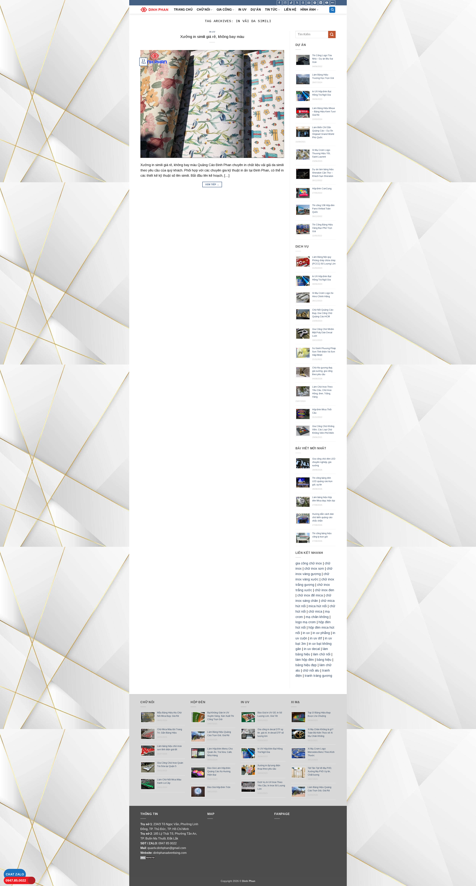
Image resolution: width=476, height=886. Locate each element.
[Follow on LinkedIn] (321, 2)
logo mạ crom (305, 622)
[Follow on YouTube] (326, 2)
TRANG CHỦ (183, 9)
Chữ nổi (203, 9)
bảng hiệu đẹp (306, 665)
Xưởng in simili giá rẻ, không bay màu (212, 36)
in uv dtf (316, 638)
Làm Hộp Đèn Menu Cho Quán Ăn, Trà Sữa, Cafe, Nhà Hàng (220, 752)
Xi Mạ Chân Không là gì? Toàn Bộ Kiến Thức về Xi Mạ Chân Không (320, 732)
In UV (242, 9)
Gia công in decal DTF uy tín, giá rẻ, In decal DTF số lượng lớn (271, 732)
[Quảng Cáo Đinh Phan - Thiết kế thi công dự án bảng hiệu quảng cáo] (154, 9)
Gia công (224, 9)
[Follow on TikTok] (291, 2)
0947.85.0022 (16, 880)
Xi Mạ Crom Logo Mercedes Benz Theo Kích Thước (321, 752)
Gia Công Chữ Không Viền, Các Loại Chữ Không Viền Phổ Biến (323, 429)
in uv (306, 633)
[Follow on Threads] (303, 2)
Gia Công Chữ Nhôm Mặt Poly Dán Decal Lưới (323, 332)
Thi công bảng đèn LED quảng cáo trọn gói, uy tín (322, 481)
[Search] (332, 10)
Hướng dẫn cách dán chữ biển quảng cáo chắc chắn (323, 517)
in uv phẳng (321, 633)
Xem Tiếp (212, 184)
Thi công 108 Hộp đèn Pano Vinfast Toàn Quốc (323, 208)
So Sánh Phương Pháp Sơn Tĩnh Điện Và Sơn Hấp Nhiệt (324, 351)
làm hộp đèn (304, 660)
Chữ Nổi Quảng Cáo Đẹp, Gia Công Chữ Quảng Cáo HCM (322, 313)
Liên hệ (290, 9)
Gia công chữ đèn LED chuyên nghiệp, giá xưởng (323, 462)
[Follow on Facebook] (279, 2)
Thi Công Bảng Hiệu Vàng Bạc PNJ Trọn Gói (322, 228)
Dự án (256, 9)
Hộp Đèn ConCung (322, 188)
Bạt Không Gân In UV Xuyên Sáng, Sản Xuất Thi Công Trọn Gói (220, 716)
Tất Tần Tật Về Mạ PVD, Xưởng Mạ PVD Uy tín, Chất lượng (320, 771)
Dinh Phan (248, 880)
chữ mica (315, 611)
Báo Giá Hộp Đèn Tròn (218, 787)
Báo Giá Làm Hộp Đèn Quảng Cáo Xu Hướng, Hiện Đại (219, 771)
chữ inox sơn (314, 568)
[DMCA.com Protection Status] (147, 857)
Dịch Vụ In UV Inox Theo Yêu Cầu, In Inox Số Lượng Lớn (271, 785)
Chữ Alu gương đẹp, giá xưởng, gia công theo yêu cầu (322, 371)
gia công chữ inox (308, 563)
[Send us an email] (309, 2)
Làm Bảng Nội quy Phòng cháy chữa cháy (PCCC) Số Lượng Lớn (324, 260)
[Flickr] (332, 2)
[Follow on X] (297, 2)
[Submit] (332, 34)
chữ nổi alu (311, 670)
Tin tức (271, 9)
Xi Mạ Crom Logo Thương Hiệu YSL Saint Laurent (321, 153)
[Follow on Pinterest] (315, 2)
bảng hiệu (324, 660)
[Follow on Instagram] (285, 2)
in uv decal (312, 649)
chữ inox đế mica (310, 595)
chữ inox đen (324, 590)
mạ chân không (317, 617)
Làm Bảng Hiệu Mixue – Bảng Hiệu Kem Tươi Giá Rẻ (324, 111)
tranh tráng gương (318, 676)
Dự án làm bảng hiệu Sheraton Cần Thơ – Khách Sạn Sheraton (323, 172)
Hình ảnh (308, 9)
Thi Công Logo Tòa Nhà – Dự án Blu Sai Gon (322, 58)
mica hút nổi (317, 606)
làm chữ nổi (321, 654)
